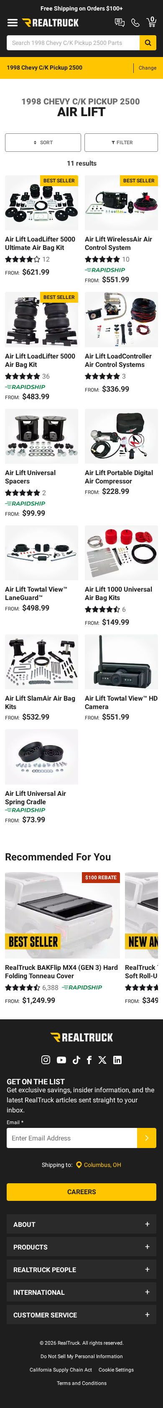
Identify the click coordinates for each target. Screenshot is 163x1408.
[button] (81, 1224)
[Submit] (146, 1138)
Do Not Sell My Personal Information (82, 1356)
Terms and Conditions (82, 1383)
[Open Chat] (120, 22)
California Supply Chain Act (61, 1370)
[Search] (148, 42)
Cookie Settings (116, 1370)
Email (15, 1122)
